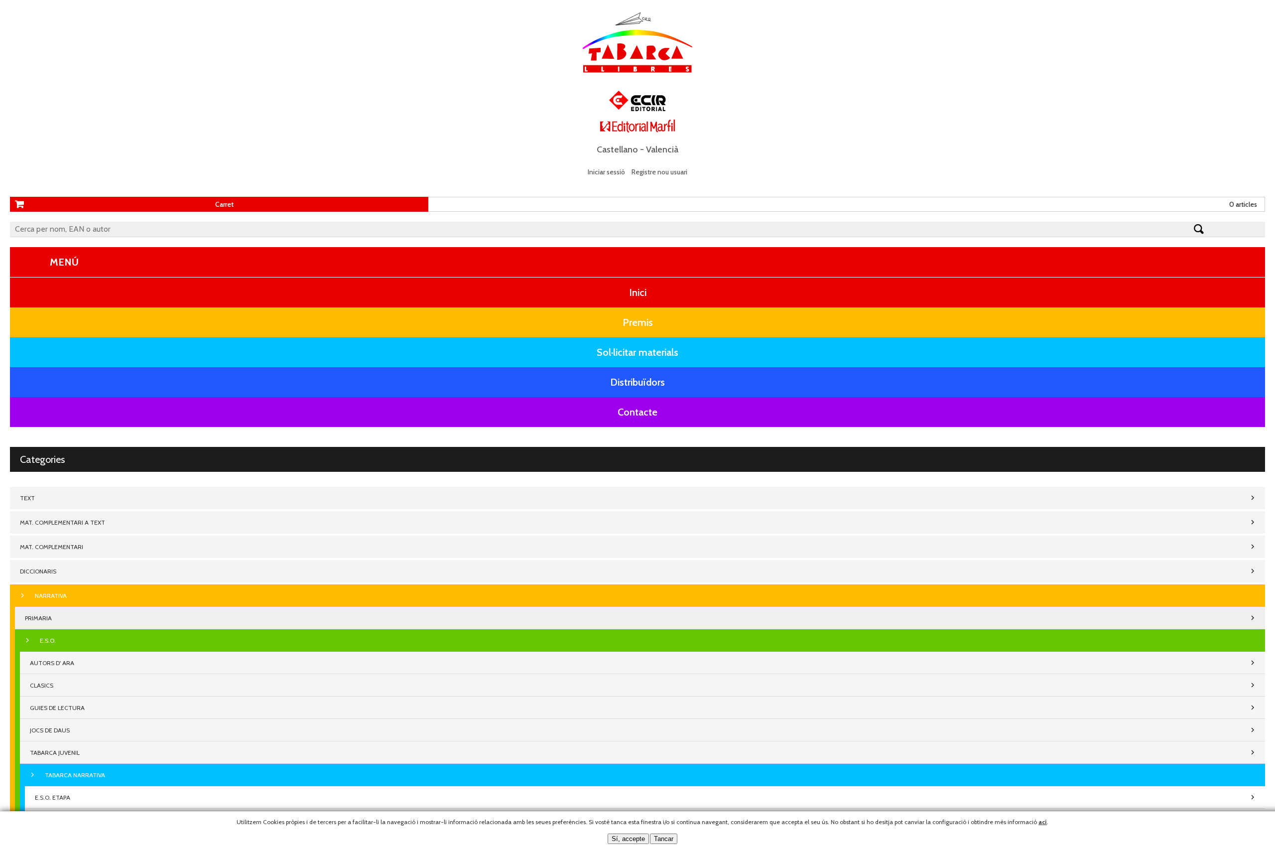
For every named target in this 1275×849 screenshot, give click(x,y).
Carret (224, 204)
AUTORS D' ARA (52, 663)
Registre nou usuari (659, 171)
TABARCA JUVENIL (55, 752)
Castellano (617, 149)
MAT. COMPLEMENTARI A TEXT (62, 522)
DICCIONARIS (38, 571)
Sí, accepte (628, 839)
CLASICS (41, 685)
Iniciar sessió (606, 171)
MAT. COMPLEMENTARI (51, 547)
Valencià (662, 149)
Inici (637, 292)
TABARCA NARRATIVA (75, 775)
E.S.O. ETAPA (52, 797)
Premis (638, 322)
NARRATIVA (51, 595)
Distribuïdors (637, 382)
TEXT (27, 498)
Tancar (663, 839)
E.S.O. (48, 640)
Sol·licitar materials (637, 352)
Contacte (637, 412)
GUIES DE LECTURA (57, 707)
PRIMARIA (38, 618)
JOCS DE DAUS (50, 730)
